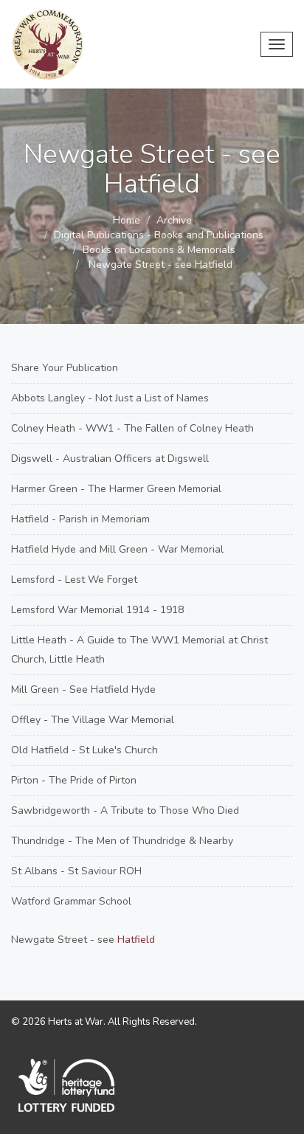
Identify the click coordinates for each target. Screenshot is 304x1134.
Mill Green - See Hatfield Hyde (83, 689)
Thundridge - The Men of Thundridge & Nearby (122, 841)
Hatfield (136, 940)
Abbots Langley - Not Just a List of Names (110, 398)
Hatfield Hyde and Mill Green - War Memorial (117, 549)
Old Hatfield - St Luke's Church (84, 750)
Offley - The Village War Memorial (92, 720)
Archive (174, 220)
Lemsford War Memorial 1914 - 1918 (97, 610)
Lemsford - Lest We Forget (74, 580)
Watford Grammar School (71, 901)
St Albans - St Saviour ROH (76, 871)
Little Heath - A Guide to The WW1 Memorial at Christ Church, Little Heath (139, 649)
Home (126, 220)
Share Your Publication (64, 368)
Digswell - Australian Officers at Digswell (110, 459)
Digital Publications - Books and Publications (158, 235)
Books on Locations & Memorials (159, 250)
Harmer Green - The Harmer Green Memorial (116, 489)
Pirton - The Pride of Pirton (74, 780)
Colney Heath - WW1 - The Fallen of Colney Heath (132, 428)
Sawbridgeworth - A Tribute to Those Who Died (125, 810)
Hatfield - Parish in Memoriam (80, 519)
